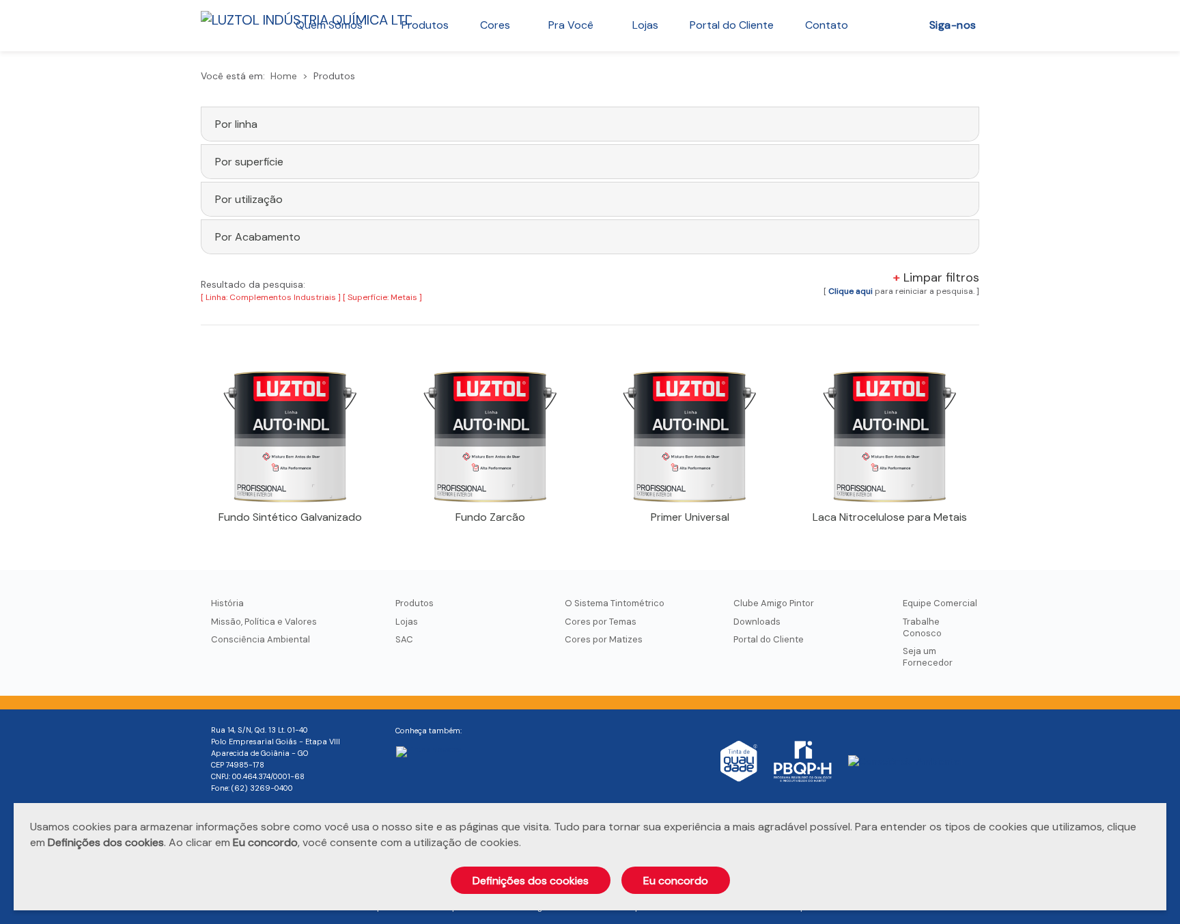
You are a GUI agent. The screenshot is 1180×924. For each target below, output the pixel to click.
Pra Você (570, 25)
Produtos (425, 25)
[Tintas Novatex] (428, 751)
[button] (984, 23)
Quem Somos (329, 25)
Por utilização (249, 199)
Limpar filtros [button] (936, 277)
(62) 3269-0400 (262, 788)
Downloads (757, 621)
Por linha (236, 124)
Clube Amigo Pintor (773, 603)
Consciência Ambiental (260, 639)
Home (283, 76)
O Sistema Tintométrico (614, 603)
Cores (495, 25)
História (227, 603)
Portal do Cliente (732, 25)
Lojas (645, 25)
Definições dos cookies (531, 880)
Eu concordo (675, 880)
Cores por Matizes (604, 639)
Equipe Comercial (940, 603)
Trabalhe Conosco (922, 627)
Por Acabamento (257, 237)
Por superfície (249, 161)
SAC (404, 639)
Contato (826, 25)
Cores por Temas (600, 621)
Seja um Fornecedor (928, 656)
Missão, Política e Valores (264, 621)
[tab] (590, 124)
